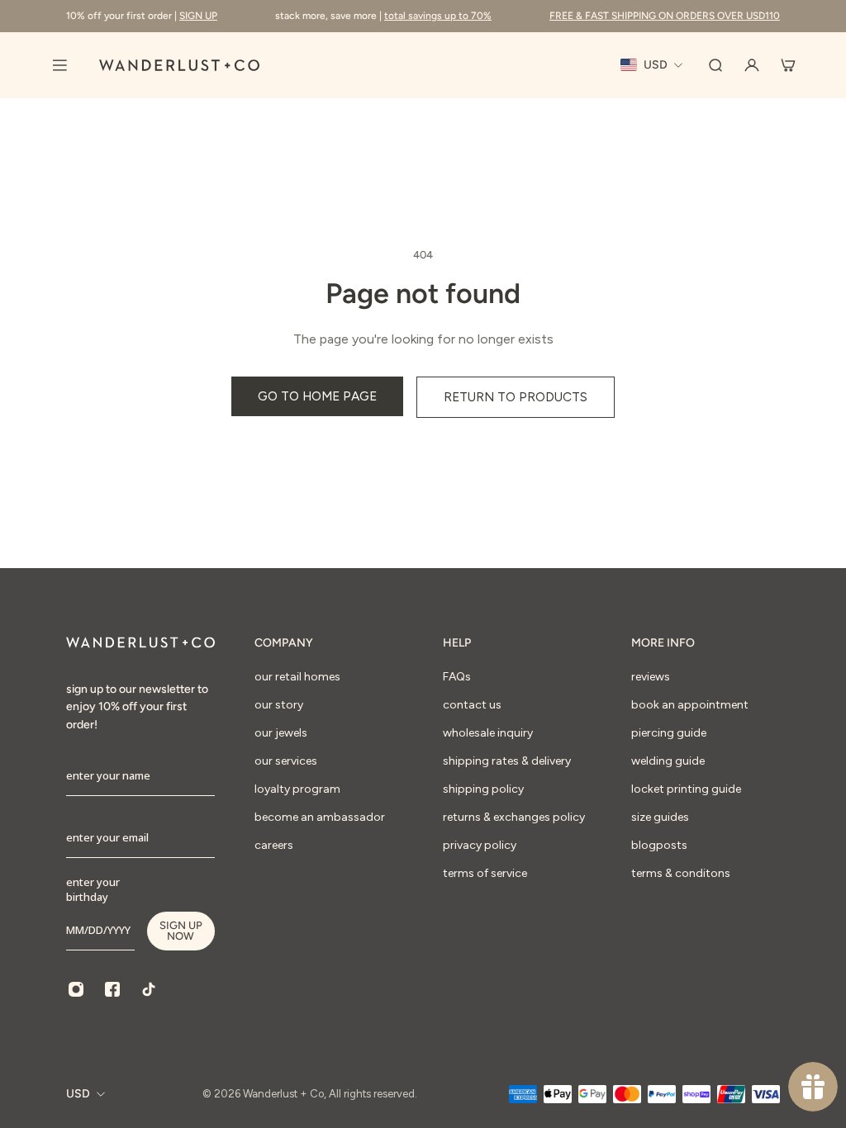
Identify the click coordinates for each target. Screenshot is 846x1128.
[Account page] (752, 65)
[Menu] (59, 65)
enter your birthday (93, 889)
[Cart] (788, 65)
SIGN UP (198, 15)
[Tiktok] (149, 989)
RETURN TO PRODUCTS (515, 397)
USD (78, 1094)
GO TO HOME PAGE (317, 396)
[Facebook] (112, 989)
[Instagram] (76, 989)
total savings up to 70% (438, 15)
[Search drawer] (715, 65)
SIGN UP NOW (180, 930)
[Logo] (179, 65)
